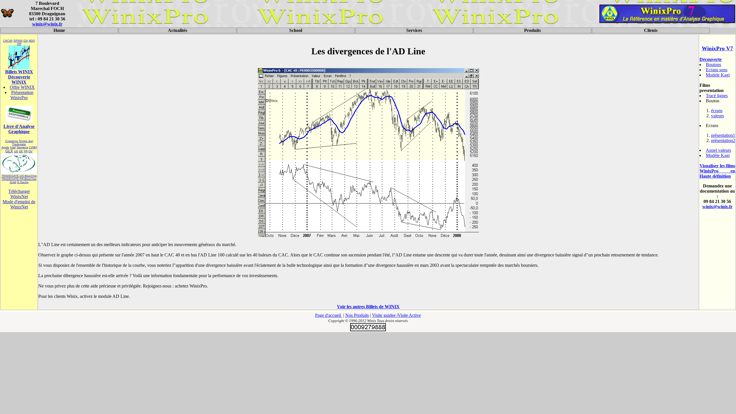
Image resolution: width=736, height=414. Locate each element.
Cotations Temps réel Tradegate (19, 142)
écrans (716, 110)
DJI (26, 40)
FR (26, 151)
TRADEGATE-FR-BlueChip (19, 179)
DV (30, 151)
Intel (13, 147)
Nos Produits (357, 315)
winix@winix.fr (47, 24)
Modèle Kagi (718, 155)
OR (19, 43)
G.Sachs (22, 182)
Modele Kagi (718, 74)
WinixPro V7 (717, 48)
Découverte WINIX (19, 79)
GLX (9, 151)
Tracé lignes (717, 95)
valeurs (717, 115)
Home (59, 30)
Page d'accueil (328, 315)
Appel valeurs (718, 150)
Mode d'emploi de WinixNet (19, 204)
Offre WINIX (22, 87)
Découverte (710, 59)
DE (21, 151)
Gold (13, 182)
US (16, 151)
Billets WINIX (19, 71)
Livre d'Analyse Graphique (18, 129)
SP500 (18, 40)
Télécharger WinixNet (19, 194)
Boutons (713, 64)
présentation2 (723, 140)
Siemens (22, 147)
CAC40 (8, 40)
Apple (5, 147)
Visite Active (409, 315)
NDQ (32, 40)
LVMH (33, 147)
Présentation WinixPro (21, 95)
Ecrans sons (716, 69)
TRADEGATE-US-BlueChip (19, 175)
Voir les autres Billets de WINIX (368, 306)
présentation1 (723, 135)
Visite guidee (384, 315)
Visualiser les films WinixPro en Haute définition (717, 171)
